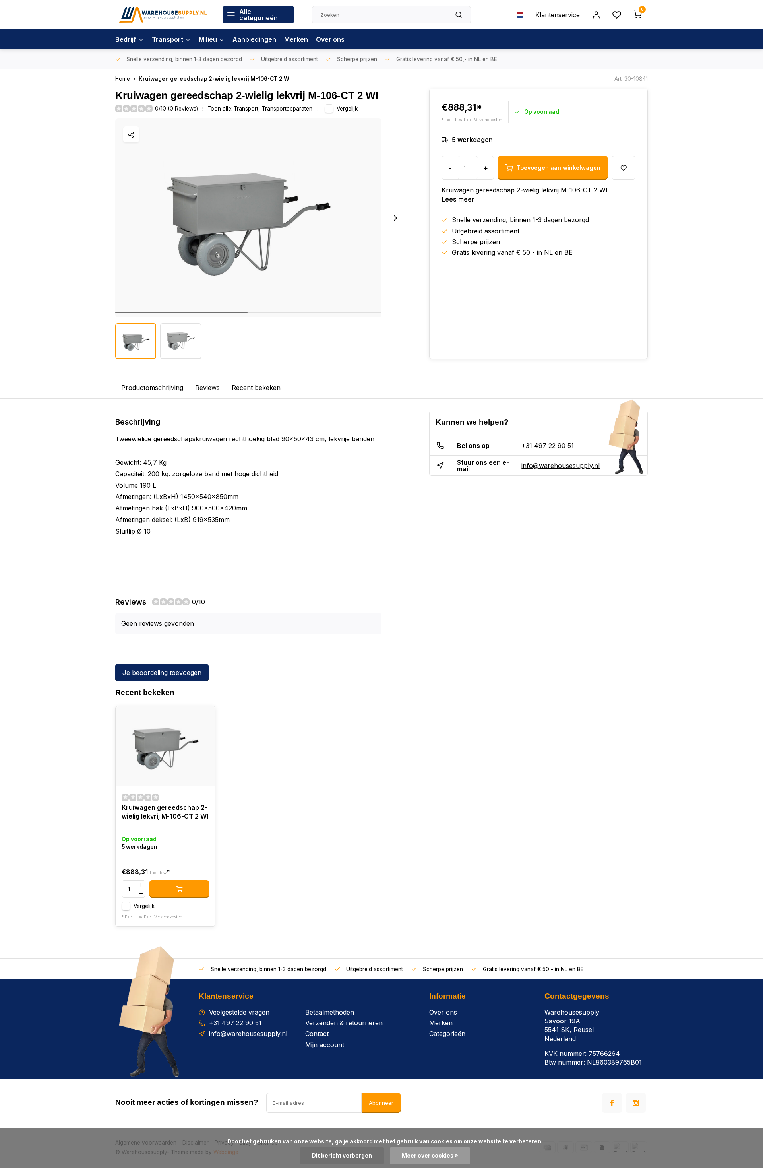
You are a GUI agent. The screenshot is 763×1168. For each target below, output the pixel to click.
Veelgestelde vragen (239, 1012)
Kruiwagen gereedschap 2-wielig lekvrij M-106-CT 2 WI (215, 79)
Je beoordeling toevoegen (161, 673)
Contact (317, 1034)
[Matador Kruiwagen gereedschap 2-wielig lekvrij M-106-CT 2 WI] (165, 746)
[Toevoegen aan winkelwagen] (179, 889)
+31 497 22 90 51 (547, 446)
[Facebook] (612, 1103)
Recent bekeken (256, 388)
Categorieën (447, 1034)
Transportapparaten (287, 108)
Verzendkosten (488, 119)
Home (122, 79)
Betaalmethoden (329, 1012)
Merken (296, 39)
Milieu (208, 39)
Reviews (207, 388)
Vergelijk (347, 108)
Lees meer (458, 199)
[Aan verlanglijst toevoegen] (203, 718)
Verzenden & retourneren (344, 1023)
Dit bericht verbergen (342, 1155)
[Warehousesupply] (163, 15)
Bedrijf (125, 39)
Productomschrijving (152, 388)
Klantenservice (557, 15)
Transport (167, 39)
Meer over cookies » (430, 1155)
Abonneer (381, 1103)
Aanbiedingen (254, 39)
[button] (395, 218)
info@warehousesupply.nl (560, 466)
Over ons (330, 39)
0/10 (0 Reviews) (176, 108)
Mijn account (324, 1045)
